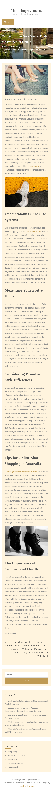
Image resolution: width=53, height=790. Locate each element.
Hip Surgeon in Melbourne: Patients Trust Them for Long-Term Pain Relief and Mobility (27, 652)
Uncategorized (14, 767)
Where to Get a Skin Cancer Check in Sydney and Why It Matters (26, 730)
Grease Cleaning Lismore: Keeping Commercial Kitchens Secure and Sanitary (23, 709)
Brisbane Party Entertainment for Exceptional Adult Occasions (26, 702)
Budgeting (12, 633)
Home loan (12, 759)
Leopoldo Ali (32, 99)
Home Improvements (26, 11)
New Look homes (15, 763)
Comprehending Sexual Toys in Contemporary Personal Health (26, 716)
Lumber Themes (26, 786)
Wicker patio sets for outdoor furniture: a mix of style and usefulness (26, 723)
